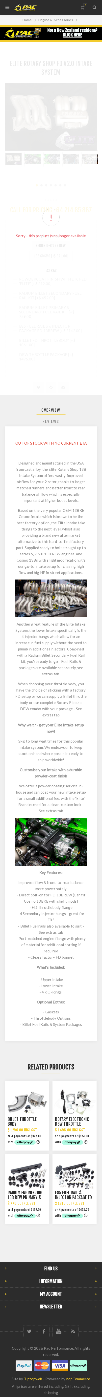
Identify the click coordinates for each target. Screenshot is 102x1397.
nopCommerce (78, 1379)
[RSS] (73, 1331)
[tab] (51, 410)
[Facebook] (44, 1331)
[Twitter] (29, 1331)
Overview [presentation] (50, 410)
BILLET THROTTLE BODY (22, 1122)
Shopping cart (85, 5)
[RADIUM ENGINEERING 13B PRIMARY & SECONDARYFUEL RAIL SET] (27, 1176)
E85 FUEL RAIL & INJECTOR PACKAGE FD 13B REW (73, 1197)
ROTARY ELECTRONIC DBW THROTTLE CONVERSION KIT (72, 1124)
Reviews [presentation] (51, 421)
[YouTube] (58, 1331)
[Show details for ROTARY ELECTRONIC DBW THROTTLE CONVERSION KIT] (74, 1103)
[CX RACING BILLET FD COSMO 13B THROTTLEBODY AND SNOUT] (27, 1103)
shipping (51, 1392)
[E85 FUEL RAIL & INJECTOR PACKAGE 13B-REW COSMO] (74, 1176)
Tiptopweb (33, 1379)
